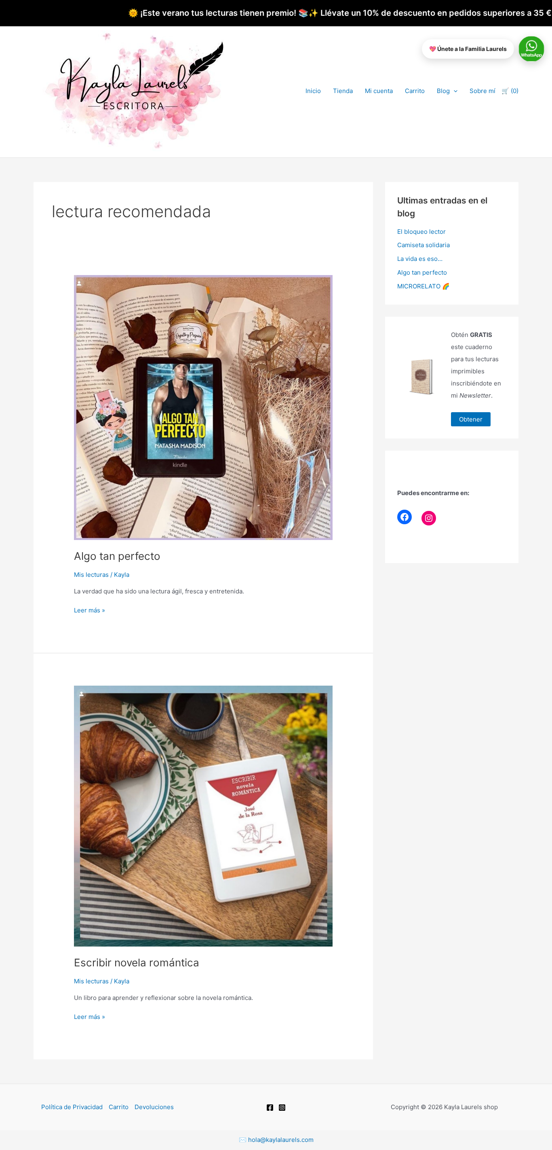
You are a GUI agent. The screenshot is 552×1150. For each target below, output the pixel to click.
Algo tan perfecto (117, 556)
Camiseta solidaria (423, 245)
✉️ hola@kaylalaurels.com (276, 1140)
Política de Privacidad (72, 1107)
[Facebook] (404, 517)
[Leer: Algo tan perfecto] (203, 407)
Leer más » (89, 610)
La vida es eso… (419, 259)
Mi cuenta (379, 91)
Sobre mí (482, 91)
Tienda (343, 91)
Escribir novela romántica (136, 962)
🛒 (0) (509, 91)
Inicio (313, 91)
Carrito (415, 91)
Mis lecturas (91, 574)
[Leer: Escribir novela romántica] (203, 816)
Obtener (470, 419)
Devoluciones (154, 1107)
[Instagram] (428, 518)
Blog (443, 91)
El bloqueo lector (421, 231)
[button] (453, 91)
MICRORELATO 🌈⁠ (423, 286)
